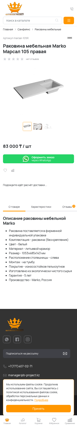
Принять (38, 409)
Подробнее (41, 400)
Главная (8, 29)
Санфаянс (24, 29)
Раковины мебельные (48, 29)
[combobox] (32, 20)
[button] (69, 20)
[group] (38, 91)
